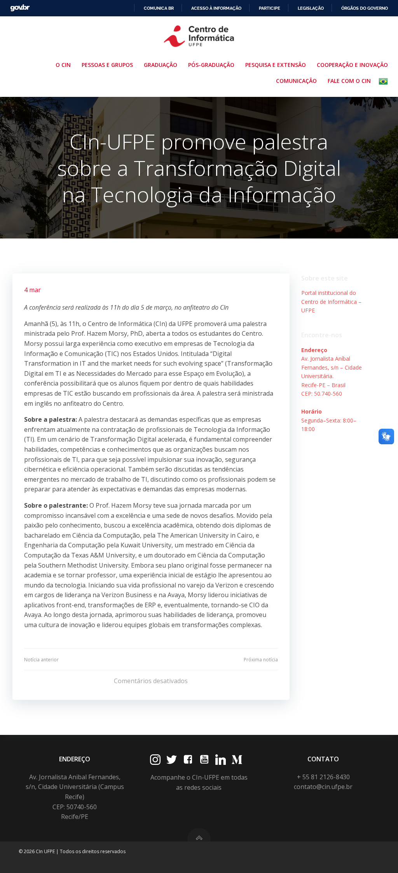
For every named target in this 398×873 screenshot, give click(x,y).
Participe (269, 8)
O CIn (63, 64)
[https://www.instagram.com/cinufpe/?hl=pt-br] (155, 759)
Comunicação (296, 80)
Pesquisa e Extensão (275, 64)
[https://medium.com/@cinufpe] (237, 759)
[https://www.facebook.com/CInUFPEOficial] (188, 759)
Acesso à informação (216, 8)
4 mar (32, 290)
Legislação (311, 8)
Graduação (160, 64)
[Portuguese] (385, 81)
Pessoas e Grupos (107, 64)
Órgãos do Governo (364, 8)
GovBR (20, 8)
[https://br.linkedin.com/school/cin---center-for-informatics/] (220, 759)
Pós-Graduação (211, 64)
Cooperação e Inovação (352, 64)
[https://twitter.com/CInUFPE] (171, 759)
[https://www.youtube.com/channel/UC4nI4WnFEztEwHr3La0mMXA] (204, 759)
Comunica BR (159, 8)
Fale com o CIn (349, 80)
